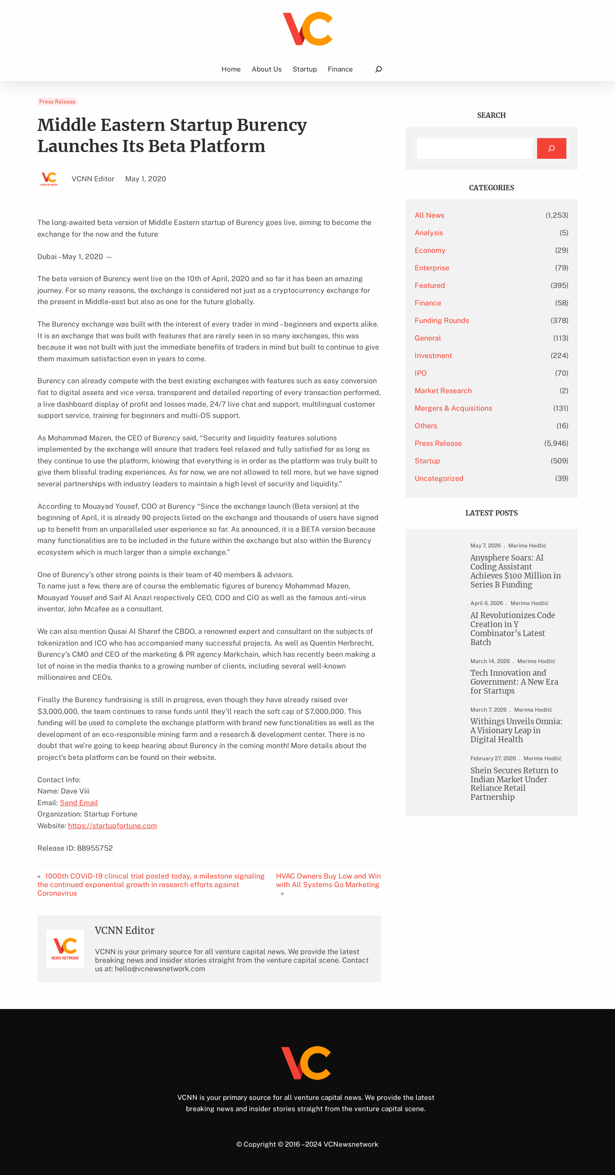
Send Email (79, 802)
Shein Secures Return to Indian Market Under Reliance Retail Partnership (514, 784)
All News (429, 215)
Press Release (57, 102)
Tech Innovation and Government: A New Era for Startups (514, 682)
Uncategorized (439, 478)
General (428, 338)
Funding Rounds (442, 320)
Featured (430, 285)
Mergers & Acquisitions (453, 408)
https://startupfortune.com (112, 825)
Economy (430, 250)
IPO (421, 373)
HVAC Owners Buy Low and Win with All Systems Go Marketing (328, 880)
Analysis (429, 233)
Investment (433, 355)
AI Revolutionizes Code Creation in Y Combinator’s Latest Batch (512, 629)
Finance (428, 303)
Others (426, 426)
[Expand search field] (378, 69)
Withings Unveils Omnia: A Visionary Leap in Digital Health (516, 731)
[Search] (551, 148)
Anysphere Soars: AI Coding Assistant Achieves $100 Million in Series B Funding (515, 571)
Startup (427, 461)
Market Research (443, 390)
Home (231, 69)
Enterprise (432, 268)
